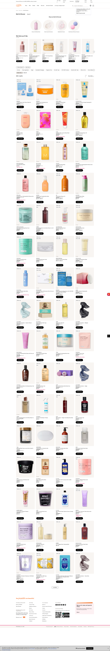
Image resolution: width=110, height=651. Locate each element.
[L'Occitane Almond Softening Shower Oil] (84, 122)
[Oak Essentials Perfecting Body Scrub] (84, 217)
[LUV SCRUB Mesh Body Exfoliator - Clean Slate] (84, 565)
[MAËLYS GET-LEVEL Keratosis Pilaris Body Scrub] (84, 502)
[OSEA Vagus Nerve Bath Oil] (65, 312)
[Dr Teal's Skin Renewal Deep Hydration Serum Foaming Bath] (65, 501)
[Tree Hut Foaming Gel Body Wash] (65, 154)
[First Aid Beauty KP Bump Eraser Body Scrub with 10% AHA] (75, 49)
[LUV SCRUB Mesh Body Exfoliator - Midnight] (84, 312)
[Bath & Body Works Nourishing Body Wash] (25, 154)
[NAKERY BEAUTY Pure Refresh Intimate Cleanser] (25, 501)
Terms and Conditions (52, 648)
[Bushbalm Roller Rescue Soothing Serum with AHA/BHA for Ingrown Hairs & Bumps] (65, 281)
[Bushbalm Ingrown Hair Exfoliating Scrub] (45, 92)
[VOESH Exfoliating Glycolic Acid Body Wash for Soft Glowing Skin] (45, 218)
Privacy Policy (32, 648)
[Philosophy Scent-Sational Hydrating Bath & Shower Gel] (84, 155)
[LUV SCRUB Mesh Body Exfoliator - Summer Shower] (25, 312)
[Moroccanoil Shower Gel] (45, 155)
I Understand (89, 648)
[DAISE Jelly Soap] (45, 122)
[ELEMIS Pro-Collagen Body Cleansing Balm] (65, 533)
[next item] (94, 52)
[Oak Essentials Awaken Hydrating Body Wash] (84, 249)
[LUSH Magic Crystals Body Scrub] (45, 501)
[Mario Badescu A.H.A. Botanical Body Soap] (45, 343)
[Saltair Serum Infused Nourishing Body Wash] (22, 49)
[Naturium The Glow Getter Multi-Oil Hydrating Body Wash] (35, 49)
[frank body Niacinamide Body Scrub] (25, 534)
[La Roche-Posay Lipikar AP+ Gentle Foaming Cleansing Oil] (84, 92)
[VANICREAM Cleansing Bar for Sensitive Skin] (45, 438)
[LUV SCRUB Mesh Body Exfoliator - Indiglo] (84, 375)
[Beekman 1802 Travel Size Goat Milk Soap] (45, 566)
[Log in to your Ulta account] (90, 5)
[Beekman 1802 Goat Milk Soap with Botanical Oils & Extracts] (45, 281)
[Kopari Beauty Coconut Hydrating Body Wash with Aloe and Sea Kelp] (25, 344)
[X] (89, 9)
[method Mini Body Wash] (25, 122)
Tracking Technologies (6, 649)
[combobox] (91, 76)
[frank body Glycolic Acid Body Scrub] (25, 250)
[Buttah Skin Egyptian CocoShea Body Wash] (65, 438)
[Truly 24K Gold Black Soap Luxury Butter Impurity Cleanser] (25, 438)
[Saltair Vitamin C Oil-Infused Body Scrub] (48, 49)
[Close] (108, 648)
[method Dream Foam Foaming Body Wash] (45, 186)
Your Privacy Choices (81, 648)
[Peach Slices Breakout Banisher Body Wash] (25, 281)
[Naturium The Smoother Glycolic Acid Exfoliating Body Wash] (61, 49)
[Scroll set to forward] (94, 70)
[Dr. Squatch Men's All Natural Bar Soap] (45, 312)
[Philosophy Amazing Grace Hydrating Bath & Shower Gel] (25, 186)
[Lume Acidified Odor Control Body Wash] (65, 123)
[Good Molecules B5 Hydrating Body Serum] (65, 217)
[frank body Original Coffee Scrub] (84, 344)
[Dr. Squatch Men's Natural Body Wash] (45, 469)
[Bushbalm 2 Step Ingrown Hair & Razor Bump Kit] (25, 92)
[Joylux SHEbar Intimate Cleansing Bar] (84, 281)
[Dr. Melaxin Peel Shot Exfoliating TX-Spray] (45, 407)
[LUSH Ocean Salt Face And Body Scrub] (25, 469)
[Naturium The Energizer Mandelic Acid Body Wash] (88, 49)
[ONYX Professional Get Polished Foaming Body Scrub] (25, 217)
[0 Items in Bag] (93, 5)
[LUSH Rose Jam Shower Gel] (84, 407)
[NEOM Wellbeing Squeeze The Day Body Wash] (65, 248)
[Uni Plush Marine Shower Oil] (65, 186)
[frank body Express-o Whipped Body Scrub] (84, 470)
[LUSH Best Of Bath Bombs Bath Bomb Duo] (65, 375)
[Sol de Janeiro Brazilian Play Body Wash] (65, 92)
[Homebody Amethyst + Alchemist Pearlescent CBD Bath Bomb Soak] (25, 566)
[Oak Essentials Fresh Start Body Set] (45, 534)
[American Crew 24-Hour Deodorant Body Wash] (84, 534)
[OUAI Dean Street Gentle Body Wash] (84, 438)
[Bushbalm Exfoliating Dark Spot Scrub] (45, 249)
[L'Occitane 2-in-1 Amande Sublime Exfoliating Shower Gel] (25, 375)
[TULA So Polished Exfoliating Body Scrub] (65, 343)
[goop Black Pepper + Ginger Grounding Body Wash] (65, 407)
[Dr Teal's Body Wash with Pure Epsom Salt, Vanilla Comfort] (65, 470)
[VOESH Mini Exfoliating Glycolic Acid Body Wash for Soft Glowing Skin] (25, 407)
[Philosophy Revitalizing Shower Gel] (45, 376)
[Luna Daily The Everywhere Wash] (84, 186)
